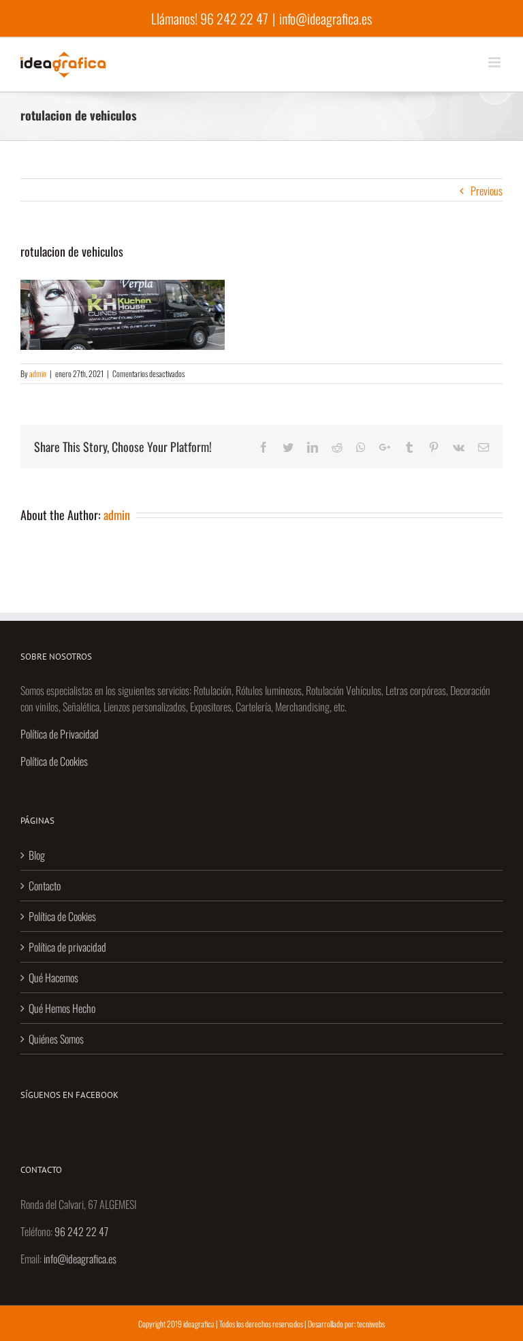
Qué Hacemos (53, 977)
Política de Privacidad (59, 734)
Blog (37, 855)
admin (37, 373)
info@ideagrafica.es (325, 18)
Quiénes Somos (56, 1039)
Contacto (45, 885)
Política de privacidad (67, 947)
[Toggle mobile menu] (495, 62)
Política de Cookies (54, 761)
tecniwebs (371, 1323)
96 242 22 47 (234, 18)
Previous (487, 190)
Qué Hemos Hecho (62, 1008)
